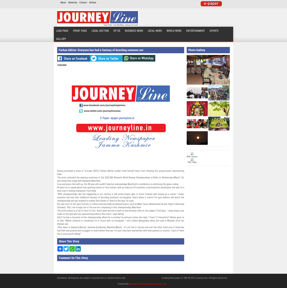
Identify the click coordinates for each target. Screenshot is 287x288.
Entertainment (195, 30)
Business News (134, 30)
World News (174, 30)
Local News (155, 30)
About (63, 2)
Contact (83, 2)
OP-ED (116, 30)
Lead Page (62, 30)
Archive (92, 2)
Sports (214, 30)
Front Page (80, 30)
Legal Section (100, 30)
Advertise (72, 2)
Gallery (61, 38)
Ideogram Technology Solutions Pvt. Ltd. (148, 284)
